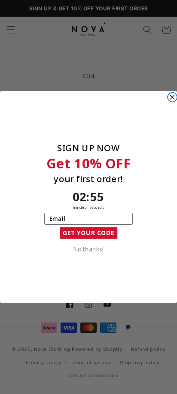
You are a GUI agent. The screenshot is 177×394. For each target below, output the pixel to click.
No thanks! (88, 248)
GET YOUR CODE (88, 233)
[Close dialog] (172, 97)
